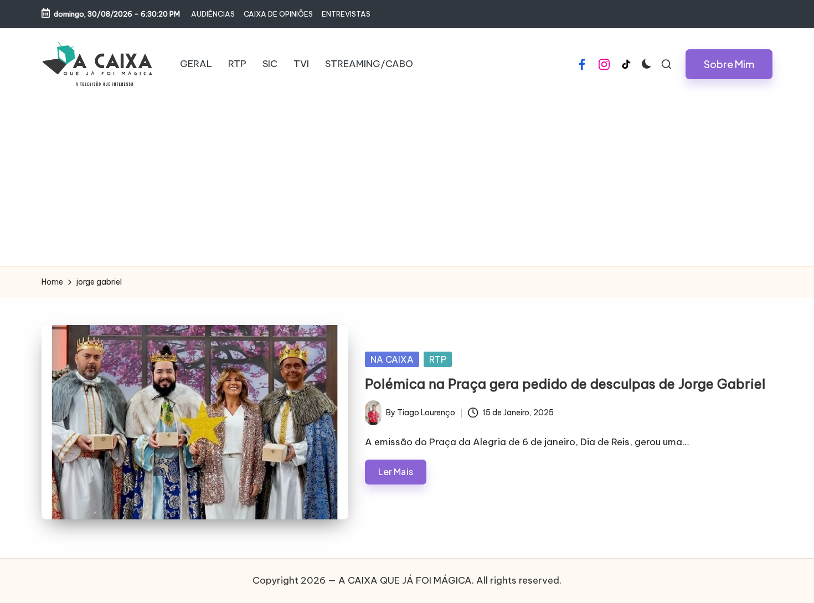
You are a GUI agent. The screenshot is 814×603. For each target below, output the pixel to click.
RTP (437, 359)
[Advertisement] (407, 183)
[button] (729, 64)
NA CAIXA (392, 359)
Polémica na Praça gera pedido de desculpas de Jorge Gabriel (565, 383)
